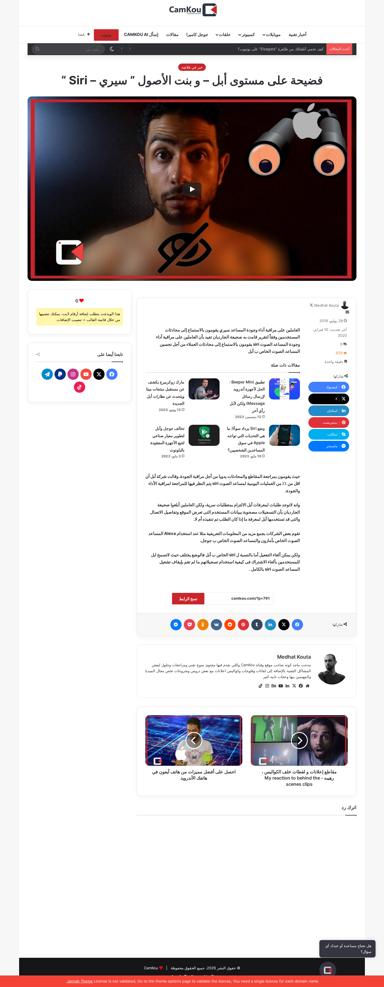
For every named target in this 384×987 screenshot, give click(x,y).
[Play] (192, 189)
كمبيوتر (248, 34)
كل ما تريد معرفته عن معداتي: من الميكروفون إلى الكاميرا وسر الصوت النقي (264, 49)
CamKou (151, 968)
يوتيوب (106, 35)
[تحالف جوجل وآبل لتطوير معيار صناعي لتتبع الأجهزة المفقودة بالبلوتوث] (204, 435)
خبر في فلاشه (192, 67)
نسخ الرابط (188, 598)
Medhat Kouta (326, 305)
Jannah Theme (80, 981)
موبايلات (273, 34)
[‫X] (294, 686)
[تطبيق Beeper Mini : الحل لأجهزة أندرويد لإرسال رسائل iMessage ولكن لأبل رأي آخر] (284, 388)
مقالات (172, 34)
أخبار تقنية (297, 34)
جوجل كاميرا (197, 34)
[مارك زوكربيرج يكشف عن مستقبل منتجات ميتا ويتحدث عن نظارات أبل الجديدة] (204, 388)
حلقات (225, 34)
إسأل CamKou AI (141, 34)
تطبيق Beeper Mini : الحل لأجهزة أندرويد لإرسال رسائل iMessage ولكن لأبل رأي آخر (247, 396)
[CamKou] (192, 10)
